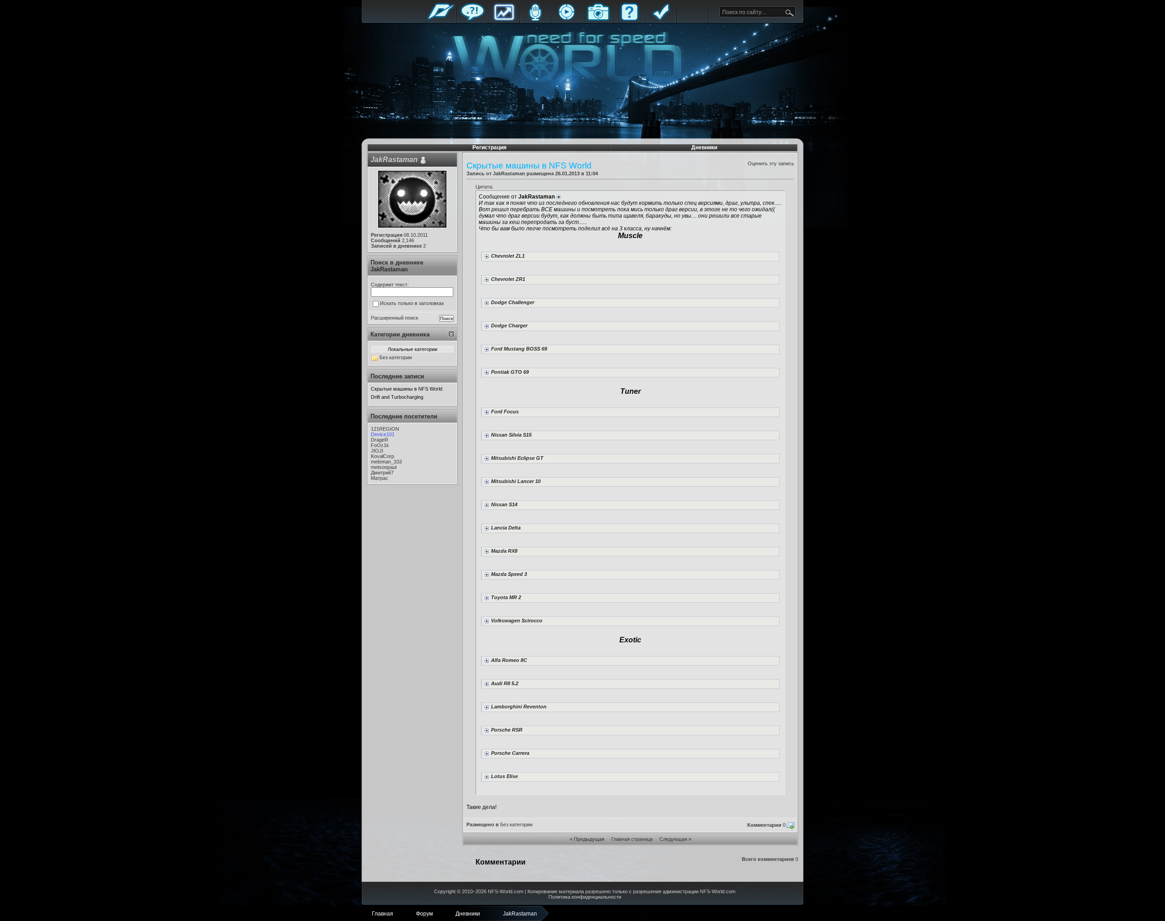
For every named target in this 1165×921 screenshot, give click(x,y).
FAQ (629, 19)
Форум (472, 19)
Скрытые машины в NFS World (406, 389)
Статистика (503, 19)
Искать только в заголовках (412, 303)
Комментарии (764, 825)
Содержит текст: (390, 284)
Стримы (566, 19)
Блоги (535, 19)
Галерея (597, 19)
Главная (440, 19)
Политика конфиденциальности (584, 897)
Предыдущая (589, 839)
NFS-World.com (505, 891)
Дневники (704, 147)
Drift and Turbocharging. (398, 397)
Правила (660, 19)
